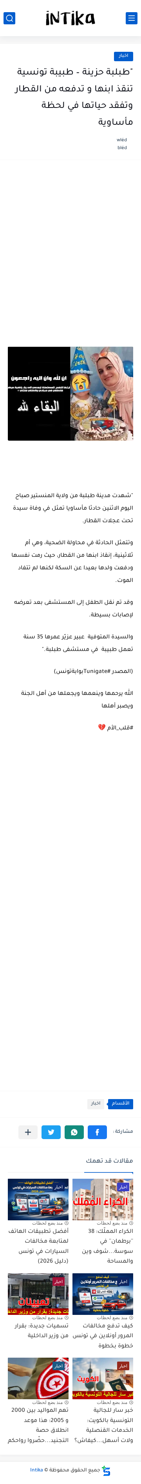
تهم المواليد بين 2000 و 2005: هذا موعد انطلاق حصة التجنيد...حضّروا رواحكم (38, 1426)
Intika (36, 1470)
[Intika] (70, 18)
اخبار (123, 56)
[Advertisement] (70, 244)
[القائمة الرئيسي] (131, 18)
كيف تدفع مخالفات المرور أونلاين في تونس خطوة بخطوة (102, 1337)
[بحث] (9, 18)
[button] (97, 1132)
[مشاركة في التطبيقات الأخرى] (28, 1132)
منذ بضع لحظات (112, 1223)
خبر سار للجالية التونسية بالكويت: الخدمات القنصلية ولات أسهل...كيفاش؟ (103, 1426)
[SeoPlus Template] (106, 1471)
